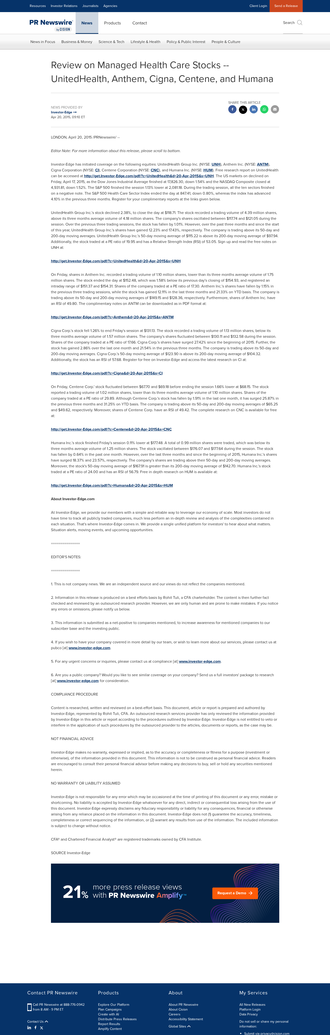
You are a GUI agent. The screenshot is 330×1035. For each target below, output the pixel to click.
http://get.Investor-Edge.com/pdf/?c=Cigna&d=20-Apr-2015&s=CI (107, 373)
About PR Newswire (183, 1004)
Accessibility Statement (186, 1019)
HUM (208, 170)
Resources (38, 5)
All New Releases (252, 1004)
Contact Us (36, 1021)
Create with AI (108, 1014)
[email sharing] (275, 110)
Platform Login (250, 1009)
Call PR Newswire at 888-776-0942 (59, 1004)
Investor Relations (64, 5)
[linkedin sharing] (254, 110)
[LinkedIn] (29, 1027)
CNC (155, 170)
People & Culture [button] (226, 41)
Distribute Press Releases (117, 1019)
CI (97, 170)
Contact (139, 23)
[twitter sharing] (243, 110)
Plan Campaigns (110, 1009)
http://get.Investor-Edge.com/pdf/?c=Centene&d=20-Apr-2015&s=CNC (111, 429)
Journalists (90, 5)
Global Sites (178, 1026)
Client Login (258, 5)
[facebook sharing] (232, 110)
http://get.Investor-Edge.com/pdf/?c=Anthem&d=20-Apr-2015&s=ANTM (112, 317)
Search (289, 22)
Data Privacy (248, 1014)
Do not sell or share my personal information (263, 1024)
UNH (216, 164)
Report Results (109, 1024)
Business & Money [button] (76, 41)
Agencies (110, 5)
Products (112, 23)
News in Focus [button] (42, 41)
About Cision (178, 1009)
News (87, 23)
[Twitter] (41, 1027)
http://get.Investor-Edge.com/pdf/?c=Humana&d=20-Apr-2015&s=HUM (112, 485)
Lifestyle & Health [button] (145, 41)
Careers (174, 1014)
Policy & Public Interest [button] (186, 41)
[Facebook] (35, 1027)
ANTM (262, 164)
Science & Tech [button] (111, 41)
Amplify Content (110, 1028)
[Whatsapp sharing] (264, 110)
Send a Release (286, 5)
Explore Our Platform (113, 1004)
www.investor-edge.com (89, 648)
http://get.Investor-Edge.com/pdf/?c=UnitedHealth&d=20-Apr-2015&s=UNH (149, 176)
